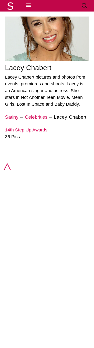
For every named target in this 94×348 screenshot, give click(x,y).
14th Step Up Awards (26, 129)
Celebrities (36, 117)
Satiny (12, 117)
